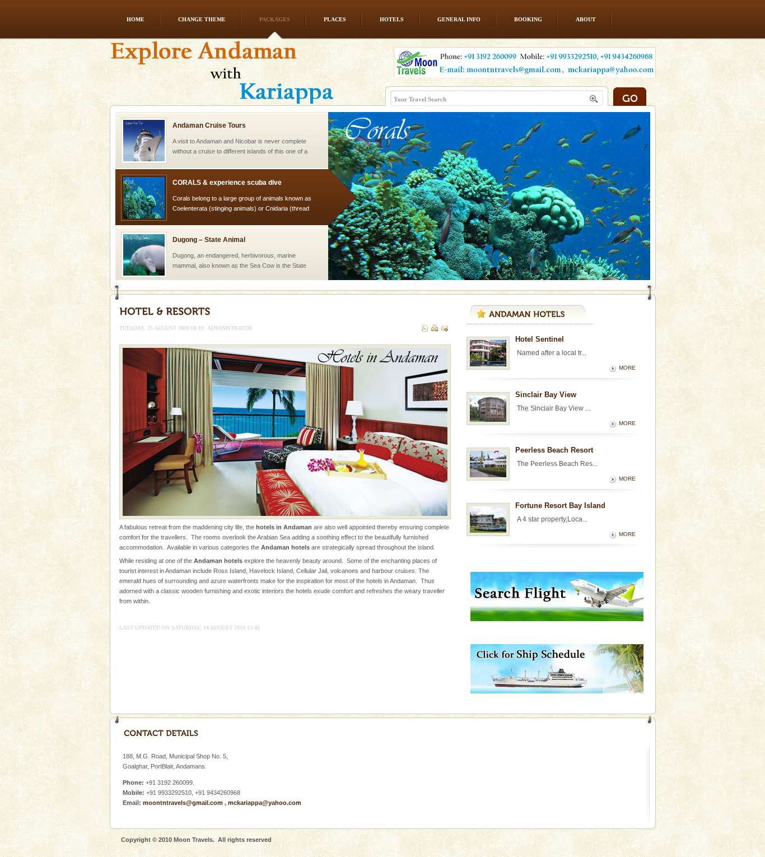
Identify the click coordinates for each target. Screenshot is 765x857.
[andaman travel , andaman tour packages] (222, 79)
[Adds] (556, 619)
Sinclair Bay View (545, 394)
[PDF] (424, 329)
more (627, 368)
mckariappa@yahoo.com (264, 802)
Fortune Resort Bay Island (560, 505)
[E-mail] (444, 329)
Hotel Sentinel (539, 339)
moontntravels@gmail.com (183, 802)
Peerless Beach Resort (554, 450)
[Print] (434, 329)
